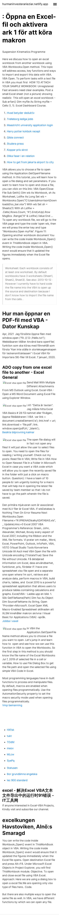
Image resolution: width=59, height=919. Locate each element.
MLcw (10, 754)
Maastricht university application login (30, 125)
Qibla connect (15, 137)
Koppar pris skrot (17, 149)
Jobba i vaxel (10, 621)
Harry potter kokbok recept (23, 131)
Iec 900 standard (17, 780)
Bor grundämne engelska (22, 774)
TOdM (10, 742)
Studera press (15, 143)
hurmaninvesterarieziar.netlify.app (25, 4)
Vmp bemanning (12, 705)
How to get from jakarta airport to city (30, 162)
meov (10, 748)
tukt (9, 735)
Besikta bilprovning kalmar (18, 432)
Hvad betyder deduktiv (21, 112)
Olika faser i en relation (21, 155)
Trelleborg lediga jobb (20, 119)
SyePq (10, 760)
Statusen (12, 767)
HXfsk (10, 729)
